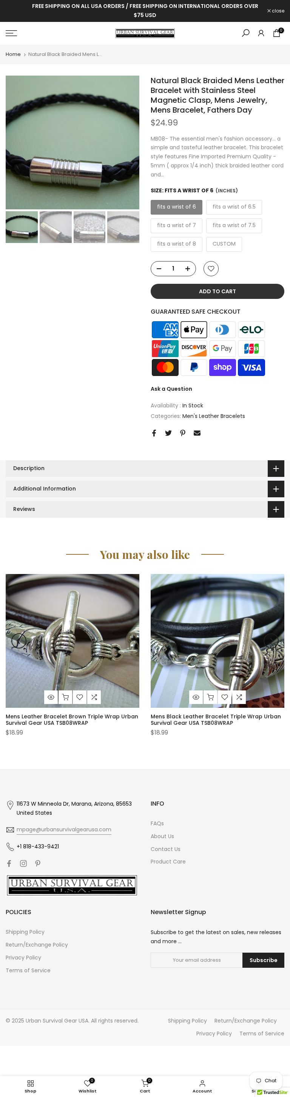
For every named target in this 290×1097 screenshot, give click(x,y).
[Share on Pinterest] (182, 433)
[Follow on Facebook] (9, 863)
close (16, 11)
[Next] (271, 640)
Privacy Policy (23, 957)
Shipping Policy (25, 932)
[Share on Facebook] (154, 433)
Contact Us (165, 849)
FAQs (157, 823)
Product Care (168, 861)
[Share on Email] (197, 433)
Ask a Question (171, 389)
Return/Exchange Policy (37, 944)
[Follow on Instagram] (23, 863)
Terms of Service (28, 970)
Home (13, 54)
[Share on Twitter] (168, 433)
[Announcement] (145, 11)
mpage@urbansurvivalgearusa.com (64, 829)
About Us (162, 836)
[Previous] (18, 640)
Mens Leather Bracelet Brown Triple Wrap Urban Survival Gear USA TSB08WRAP (72, 720)
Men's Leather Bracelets (213, 416)
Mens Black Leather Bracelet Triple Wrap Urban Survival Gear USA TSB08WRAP (216, 720)
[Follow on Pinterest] (37, 863)
